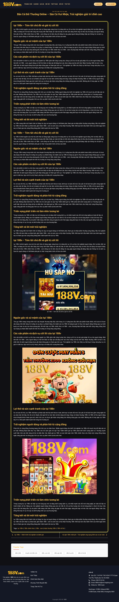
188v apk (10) (58, 553)
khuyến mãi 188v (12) (31, 553)
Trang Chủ (28, 4)
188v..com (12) (46, 553)
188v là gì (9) (69, 553)
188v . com (39, 528)
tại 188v (20, 528)
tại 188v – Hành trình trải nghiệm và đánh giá (29, 535)
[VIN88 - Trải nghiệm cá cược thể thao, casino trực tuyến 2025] (12, 4)
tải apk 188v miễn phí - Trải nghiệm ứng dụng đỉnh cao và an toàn (83, 535)
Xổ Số (61, 4)
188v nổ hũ (60, 528)
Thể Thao (54, 4)
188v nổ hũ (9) (82, 553)
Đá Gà (42, 4)
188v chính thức (29, 528)
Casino (36, 4)
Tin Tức (67, 4)
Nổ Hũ (47, 4)
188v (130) (18, 553)
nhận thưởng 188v (50, 528)
